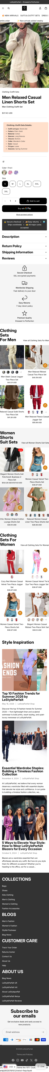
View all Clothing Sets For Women (35, 545)
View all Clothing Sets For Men (36, 340)
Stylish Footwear (9, 930)
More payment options (24, 215)
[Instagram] (17, 1060)
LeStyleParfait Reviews (12, 1001)
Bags (4, 886)
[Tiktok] (26, 1060)
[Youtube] (22, 1060)
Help (4, 965)
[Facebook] (13, 1060)
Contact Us (7, 956)
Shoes (4, 890)
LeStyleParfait (27, 1049)
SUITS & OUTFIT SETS (30, 15)
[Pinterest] (36, 1060)
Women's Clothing (10, 904)
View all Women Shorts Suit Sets (35, 443)
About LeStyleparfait (11, 992)
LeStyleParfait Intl (9, 987)
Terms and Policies (25, 1054)
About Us (6, 961)
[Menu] (3, 8)
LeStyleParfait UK (9, 983)
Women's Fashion (9, 926)
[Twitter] (31, 1060)
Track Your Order (9, 947)
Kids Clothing (7, 895)
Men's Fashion (8, 921)
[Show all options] (21, 372)
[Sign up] (43, 1032)
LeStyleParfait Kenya (11, 996)
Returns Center (8, 952)
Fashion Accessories (10, 908)
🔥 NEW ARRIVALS (10, 15)
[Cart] (46, 8)
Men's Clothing (8, 899)
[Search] (8, 8)
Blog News (6, 935)
